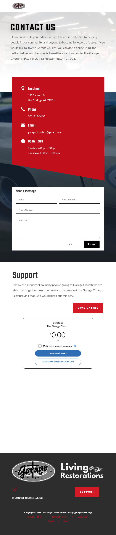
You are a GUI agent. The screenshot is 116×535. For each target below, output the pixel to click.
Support (87, 492)
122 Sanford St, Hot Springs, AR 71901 (27, 498)
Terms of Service (59, 516)
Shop (65, 521)
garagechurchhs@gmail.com (44, 132)
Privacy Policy (35, 516)
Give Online (88, 308)
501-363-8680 (36, 116)
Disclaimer (83, 516)
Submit (92, 244)
